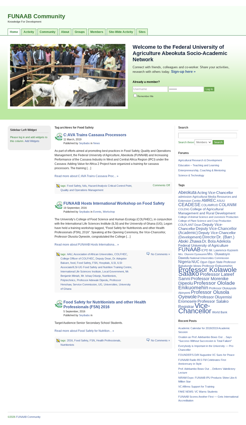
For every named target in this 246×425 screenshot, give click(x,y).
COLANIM (227, 205)
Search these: (186, 142)
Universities (110, 284)
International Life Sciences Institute (81, 271)
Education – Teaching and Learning (198, 165)
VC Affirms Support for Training (196, 386)
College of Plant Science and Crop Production (204, 220)
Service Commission (85, 284)
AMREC (209, 200)
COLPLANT (186, 225)
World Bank (219, 312)
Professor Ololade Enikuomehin (206, 285)
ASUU (221, 200)
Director (209, 237)
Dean (198, 225)
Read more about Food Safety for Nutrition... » (84, 331)
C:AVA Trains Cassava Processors (94, 135)
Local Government (113, 271)
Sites (142, 32)
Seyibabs (84, 143)
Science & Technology (191, 175)
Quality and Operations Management (82, 190)
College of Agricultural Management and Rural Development (206, 211)
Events (97, 211)
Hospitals (104, 262)
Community (47, 32)
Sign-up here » (183, 71)
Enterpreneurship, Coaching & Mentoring (202, 170)
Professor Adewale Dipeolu (92, 280)
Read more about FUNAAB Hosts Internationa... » (87, 244)
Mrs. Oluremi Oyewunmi (192, 254)
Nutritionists (109, 275)
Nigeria (184, 262)
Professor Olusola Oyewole (203, 294)
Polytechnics (68, 280)
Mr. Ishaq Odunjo (91, 275)
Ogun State (215, 262)
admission (185, 196)
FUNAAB (189, 249)
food (72, 262)
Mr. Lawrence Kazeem (223, 250)
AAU (69, 254)
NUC (195, 262)
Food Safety (74, 185)
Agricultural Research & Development (200, 160)
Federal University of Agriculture (203, 245)
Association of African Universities (93, 254)
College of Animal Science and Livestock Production (208, 217)
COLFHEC (120, 254)
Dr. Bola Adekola (216, 241)
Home (14, 32)
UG (100, 284)
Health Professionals (108, 340)
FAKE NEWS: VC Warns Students (198, 391)
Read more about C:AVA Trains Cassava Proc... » (86, 176)
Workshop (109, 211)
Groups (80, 32)
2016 (70, 340)
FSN (95, 262)
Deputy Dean (103, 258)
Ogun (203, 262)
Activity (29, 32)
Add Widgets (32, 141)
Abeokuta (187, 192)
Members (96, 32)
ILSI (113, 262)
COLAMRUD (209, 205)
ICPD (204, 250)
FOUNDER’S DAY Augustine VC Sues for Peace (206, 354)
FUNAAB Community (36, 16)
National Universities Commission (209, 258)
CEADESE (189, 204)
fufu (84, 185)
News (96, 143)
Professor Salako (212, 301)
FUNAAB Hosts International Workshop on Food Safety (114, 203)
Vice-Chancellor (194, 308)
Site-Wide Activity (121, 32)
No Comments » (160, 254)
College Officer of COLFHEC (77, 258)
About (65, 32)
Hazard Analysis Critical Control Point (109, 185)
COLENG (184, 209)
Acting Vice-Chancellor (215, 193)
